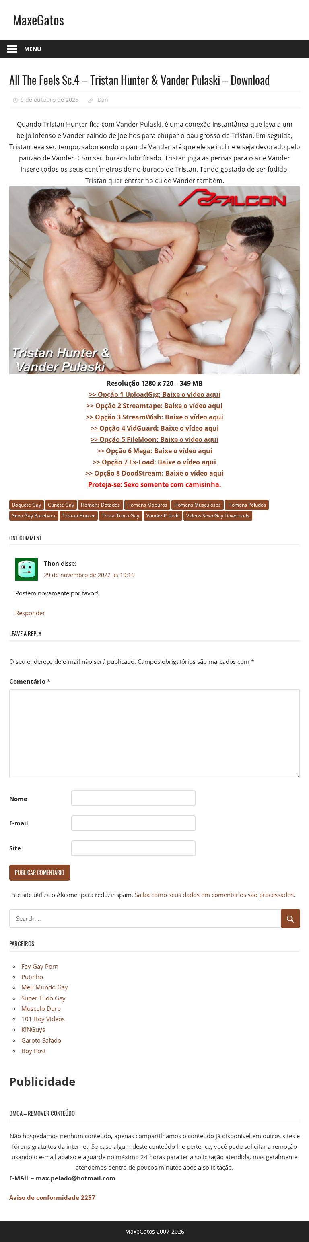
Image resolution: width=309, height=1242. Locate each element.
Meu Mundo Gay (44, 987)
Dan (102, 99)
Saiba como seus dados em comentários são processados (214, 895)
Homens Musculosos (197, 504)
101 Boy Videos (43, 1019)
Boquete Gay (26, 504)
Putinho (32, 977)
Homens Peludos (247, 504)
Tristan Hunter (78, 515)
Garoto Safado (41, 1040)
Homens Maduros (147, 504)
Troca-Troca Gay (120, 515)
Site (15, 848)
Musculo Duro (41, 1008)
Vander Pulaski (162, 515)
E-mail (18, 823)
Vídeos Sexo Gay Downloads (217, 515)
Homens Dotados (100, 504)
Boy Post (33, 1051)
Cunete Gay (61, 504)
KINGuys (33, 1029)
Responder (30, 613)
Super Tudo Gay (43, 998)
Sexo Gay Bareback (34, 515)
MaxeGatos (38, 19)
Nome (18, 798)
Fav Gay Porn (39, 966)
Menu (32, 49)
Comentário (29, 681)
